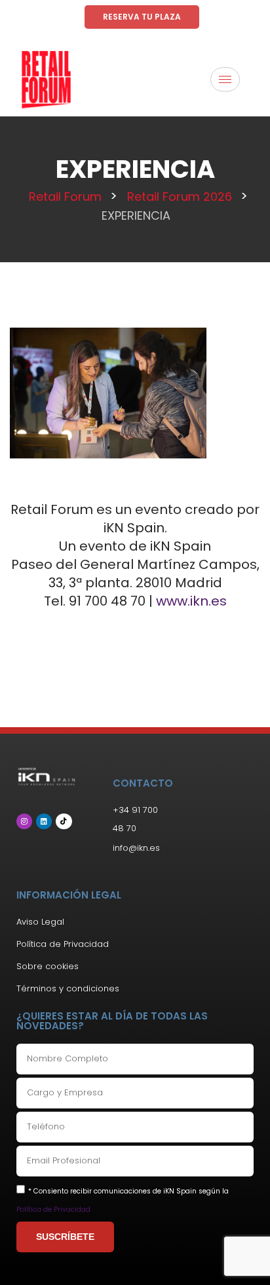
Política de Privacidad (53, 1209)
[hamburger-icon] (225, 79)
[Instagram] (24, 821)
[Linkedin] (44, 821)
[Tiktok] (63, 821)
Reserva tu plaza (142, 16)
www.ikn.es (191, 601)
